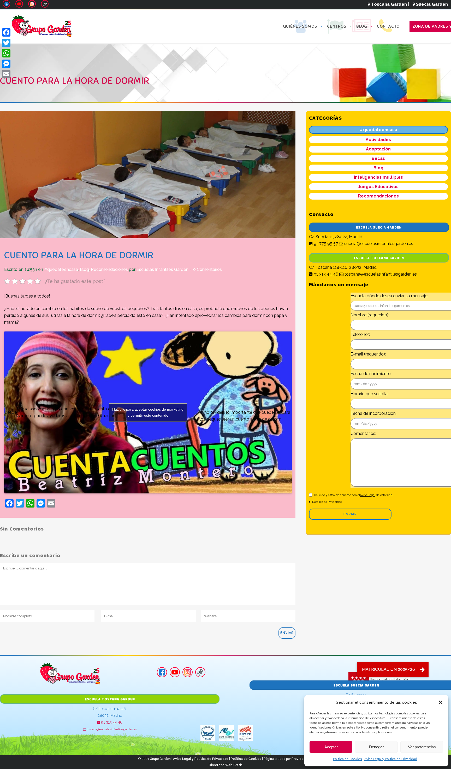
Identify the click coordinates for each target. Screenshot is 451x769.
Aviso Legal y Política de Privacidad (390, 759)
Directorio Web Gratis (225, 765)
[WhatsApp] (6, 53)
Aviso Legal (367, 495)
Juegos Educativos (378, 186)
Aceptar (331, 747)
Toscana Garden (388, 4)
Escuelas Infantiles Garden (162, 269)
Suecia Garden (431, 4)
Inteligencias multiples (378, 177)
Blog (84, 269)
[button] (440, 702)
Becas (378, 158)
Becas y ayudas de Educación (389, 678)
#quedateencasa (61, 269)
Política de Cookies (347, 759)
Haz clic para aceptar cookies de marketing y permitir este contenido (147, 412)
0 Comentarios (207, 269)
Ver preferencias (422, 747)
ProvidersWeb (302, 759)
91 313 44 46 (325, 274)
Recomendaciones (109, 269)
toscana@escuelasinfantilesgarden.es (380, 274)
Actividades (378, 139)
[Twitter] (6, 43)
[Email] (6, 74)
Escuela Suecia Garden (379, 227)
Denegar (376, 747)
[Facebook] (6, 32)
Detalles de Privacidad (327, 502)
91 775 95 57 (325, 243)
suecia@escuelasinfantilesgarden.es (378, 243)
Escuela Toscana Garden (379, 258)
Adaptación (378, 149)
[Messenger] (6, 64)
